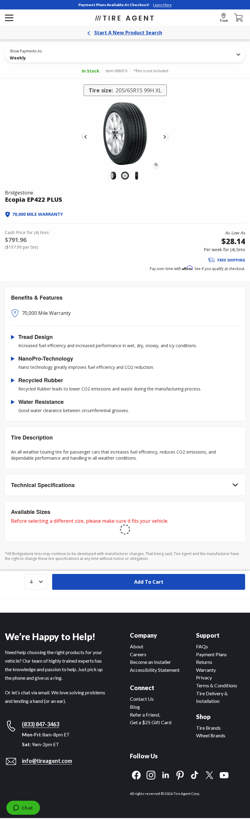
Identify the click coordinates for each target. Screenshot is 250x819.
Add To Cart (148, 582)
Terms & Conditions (216, 685)
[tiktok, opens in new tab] (194, 774)
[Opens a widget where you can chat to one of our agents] (23, 808)
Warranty (206, 670)
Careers (138, 654)
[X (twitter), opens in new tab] (209, 774)
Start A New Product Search (128, 32)
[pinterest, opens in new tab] (180, 774)
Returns (204, 662)
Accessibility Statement (155, 670)
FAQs (202, 646)
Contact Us (142, 699)
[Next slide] (165, 137)
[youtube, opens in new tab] (224, 774)
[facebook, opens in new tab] (136, 774)
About (136, 646)
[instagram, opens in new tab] (151, 774)
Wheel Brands (210, 735)
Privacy (204, 677)
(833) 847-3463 (40, 724)
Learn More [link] (162, 5)
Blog (135, 707)
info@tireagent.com (47, 760)
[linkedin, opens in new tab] (165, 774)
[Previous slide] (86, 137)
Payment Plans (211, 654)
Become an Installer (150, 662)
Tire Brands (208, 728)
